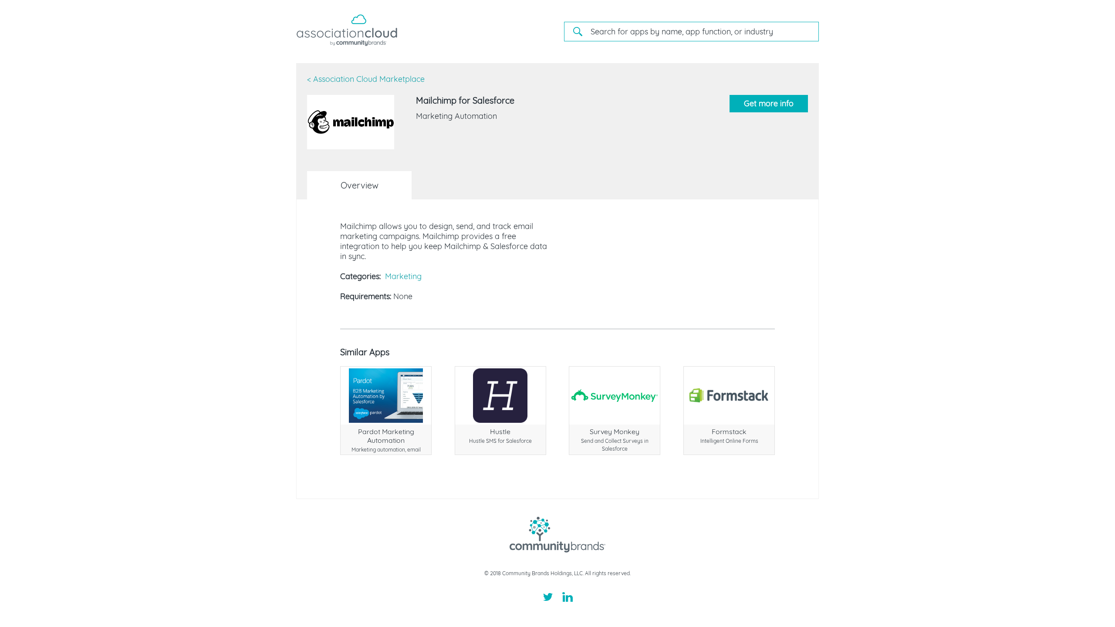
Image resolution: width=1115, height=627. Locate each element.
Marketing (403, 276)
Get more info (769, 103)
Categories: (360, 276)
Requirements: (365, 296)
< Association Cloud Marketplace (366, 79)
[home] (347, 44)
